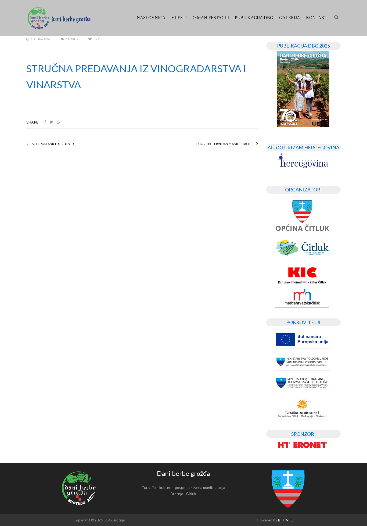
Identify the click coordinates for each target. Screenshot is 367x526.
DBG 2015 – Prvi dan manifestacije (224, 144)
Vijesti (179, 17)
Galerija (289, 17)
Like (96, 39)
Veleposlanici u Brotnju (53, 144)
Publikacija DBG (254, 17)
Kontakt (316, 17)
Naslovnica (151, 17)
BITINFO (286, 520)
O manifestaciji (211, 17)
